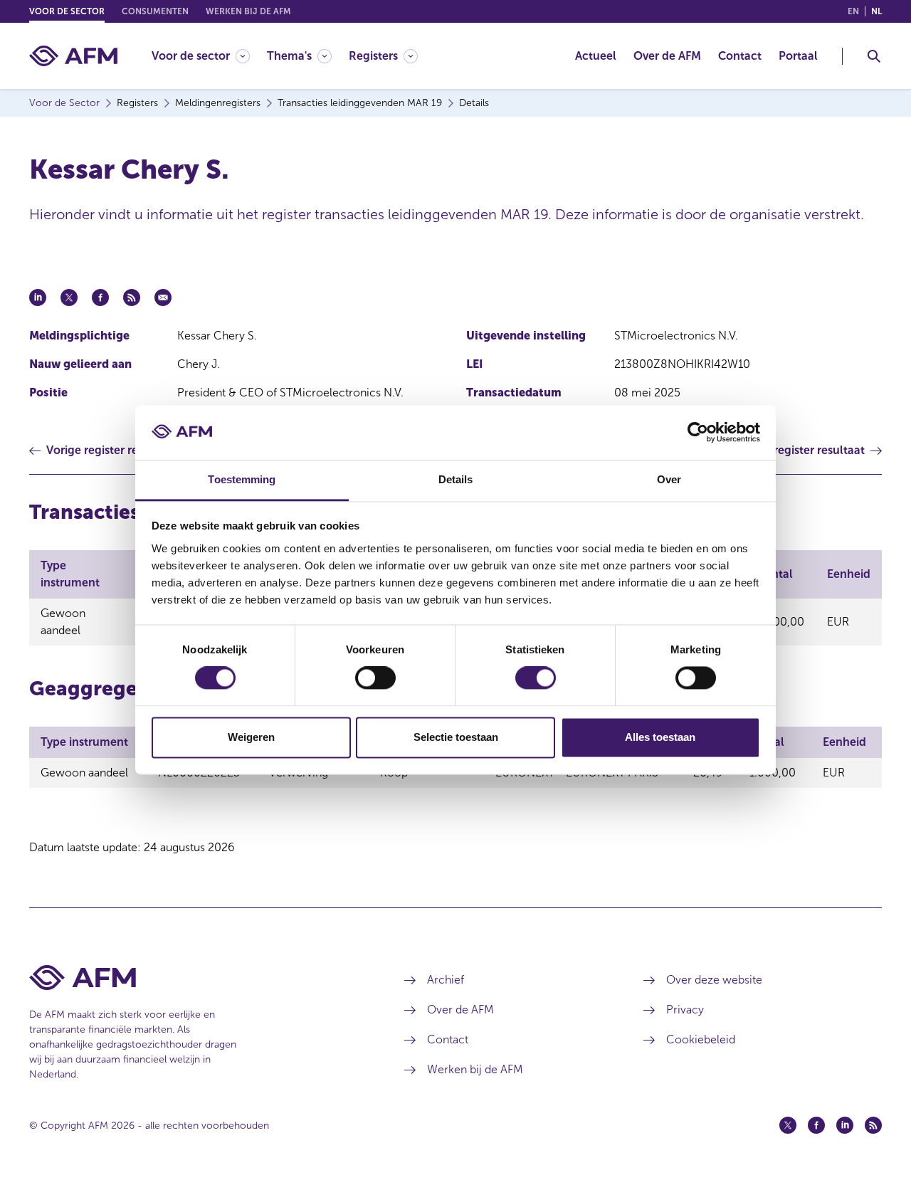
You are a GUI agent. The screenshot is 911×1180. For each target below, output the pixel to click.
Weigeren (251, 737)
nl (876, 11)
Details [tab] (455, 479)
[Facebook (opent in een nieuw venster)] (816, 1125)
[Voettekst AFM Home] (195, 977)
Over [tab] (669, 479)
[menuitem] (209, 56)
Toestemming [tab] (241, 479)
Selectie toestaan (456, 737)
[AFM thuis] (73, 56)
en (853, 11)
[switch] (375, 678)
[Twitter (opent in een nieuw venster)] (787, 1125)
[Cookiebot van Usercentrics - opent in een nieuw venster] (698, 432)
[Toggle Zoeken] (874, 56)
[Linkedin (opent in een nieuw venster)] (844, 1125)
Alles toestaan (660, 737)
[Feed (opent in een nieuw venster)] (873, 1125)
